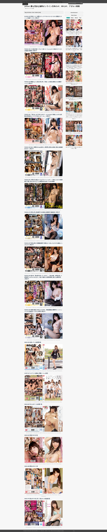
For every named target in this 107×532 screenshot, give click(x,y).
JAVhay (58, 530)
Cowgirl (41, 112)
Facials (47, 463)
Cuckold (37, 370)
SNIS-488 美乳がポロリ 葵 (31, 466)
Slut (56, 46)
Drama (40, 144)
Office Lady (49, 240)
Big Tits (37, 144)
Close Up (45, 432)
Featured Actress (47, 112)
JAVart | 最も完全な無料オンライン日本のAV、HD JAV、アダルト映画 (52, 6)
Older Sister (44, 144)
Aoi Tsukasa (42, 401)
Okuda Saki (52, 401)
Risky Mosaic (49, 370)
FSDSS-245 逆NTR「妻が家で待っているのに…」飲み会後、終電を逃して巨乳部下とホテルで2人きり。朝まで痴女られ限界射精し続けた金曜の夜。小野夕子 (43, 277)
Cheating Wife (39, 307)
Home (24, 2)
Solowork (61, 240)
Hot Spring (50, 209)
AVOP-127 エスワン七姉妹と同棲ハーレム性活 (36, 373)
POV (60, 209)
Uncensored (35, 2)
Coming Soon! (59, 2)
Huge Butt (40, 46)
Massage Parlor (45, 273)
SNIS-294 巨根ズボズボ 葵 (31, 435)
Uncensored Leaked (50, 2)
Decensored (42, 2)
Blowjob (40, 79)
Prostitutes (53, 46)
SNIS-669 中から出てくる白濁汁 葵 (33, 404)
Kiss (43, 46)
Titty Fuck (59, 79)
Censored (29, 2)
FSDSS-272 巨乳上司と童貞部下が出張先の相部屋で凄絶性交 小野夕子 (42, 212)
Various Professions (58, 370)
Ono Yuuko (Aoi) (47, 46)
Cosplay (48, 79)
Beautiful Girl (36, 463)
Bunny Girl (44, 79)
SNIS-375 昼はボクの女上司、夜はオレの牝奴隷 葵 (37, 498)
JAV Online (25, 4)
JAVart (63, 530)
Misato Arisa (47, 401)
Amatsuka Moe (36, 401)
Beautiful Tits (36, 339)
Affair (39, 177)
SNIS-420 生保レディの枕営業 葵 (32, 342)
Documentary (44, 209)
